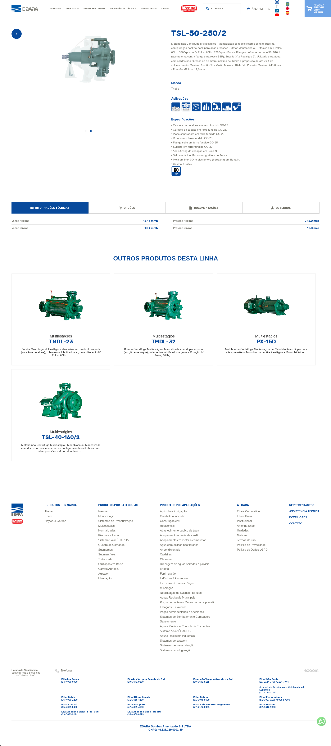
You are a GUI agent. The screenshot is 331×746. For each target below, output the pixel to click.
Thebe (48, 511)
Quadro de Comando (111, 544)
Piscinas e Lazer (108, 535)
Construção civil (170, 520)
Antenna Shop (246, 525)
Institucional (244, 520)
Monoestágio (106, 516)
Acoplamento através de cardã (179, 535)
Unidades (243, 530)
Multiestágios (106, 525)
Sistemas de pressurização (177, 645)
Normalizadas (107, 530)
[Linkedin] (277, 11)
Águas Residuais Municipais (177, 597)
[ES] (287, 14)
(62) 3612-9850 (267, 707)
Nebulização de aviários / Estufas (181, 592)
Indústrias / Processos (174, 578)
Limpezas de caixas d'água (177, 583)
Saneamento (168, 621)
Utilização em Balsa (110, 564)
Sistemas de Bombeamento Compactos (185, 616)
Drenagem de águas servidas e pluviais (184, 564)
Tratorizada (105, 559)
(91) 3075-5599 (201, 700)
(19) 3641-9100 (135, 681)
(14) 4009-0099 (135, 714)
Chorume (166, 559)
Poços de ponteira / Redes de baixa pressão (187, 602)
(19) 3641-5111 (201, 681)
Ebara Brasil (244, 516)
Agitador (103, 573)
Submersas (105, 549)
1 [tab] (86, 131)
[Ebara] (17, 515)
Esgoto (164, 568)
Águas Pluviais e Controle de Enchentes (185, 626)
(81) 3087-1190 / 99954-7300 (274, 700)
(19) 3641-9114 (69, 714)
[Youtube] (277, 16)
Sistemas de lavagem (173, 640)
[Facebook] (277, 7)
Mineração (104, 578)
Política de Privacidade (251, 544)
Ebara (48, 516)
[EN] (287, 9)
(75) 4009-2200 (69, 700)
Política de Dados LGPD (252, 549)
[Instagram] (277, 3)
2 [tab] (91, 131)
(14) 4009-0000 (69, 681)
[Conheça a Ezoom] (312, 671)
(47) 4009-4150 (135, 707)
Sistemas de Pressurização (115, 520)
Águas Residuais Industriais (177, 635)
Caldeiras (166, 554)
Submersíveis (107, 554)
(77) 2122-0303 (201, 707)
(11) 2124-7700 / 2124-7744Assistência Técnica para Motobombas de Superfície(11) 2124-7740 (282, 687)
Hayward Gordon (55, 520)
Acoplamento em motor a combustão (183, 540)
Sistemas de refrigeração (175, 650)
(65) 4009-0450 (69, 707)
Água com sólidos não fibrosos (179, 544)
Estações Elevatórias (173, 607)
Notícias (242, 535)
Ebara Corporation (248, 511)
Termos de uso (246, 540)
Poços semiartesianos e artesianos (182, 611)
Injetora (102, 511)
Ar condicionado (170, 549)
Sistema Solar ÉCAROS (113, 540)
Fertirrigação (168, 573)
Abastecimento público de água (179, 530)
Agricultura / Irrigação (173, 511)
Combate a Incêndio (172, 516)
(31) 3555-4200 (135, 700)
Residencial (167, 525)
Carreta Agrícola (108, 568)
